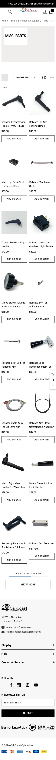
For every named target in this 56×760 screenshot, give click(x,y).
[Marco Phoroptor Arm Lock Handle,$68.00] (42, 463)
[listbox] (25, 77)
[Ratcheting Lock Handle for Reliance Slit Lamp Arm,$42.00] (14, 523)
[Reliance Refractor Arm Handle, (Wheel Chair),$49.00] (14, 102)
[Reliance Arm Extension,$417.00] (42, 523)
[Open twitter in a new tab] (3, 685)
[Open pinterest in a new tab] (27, 685)
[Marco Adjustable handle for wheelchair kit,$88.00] (14, 463)
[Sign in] (45, 12)
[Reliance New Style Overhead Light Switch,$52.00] (42, 222)
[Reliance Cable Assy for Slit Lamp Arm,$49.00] (14, 403)
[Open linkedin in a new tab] (19, 685)
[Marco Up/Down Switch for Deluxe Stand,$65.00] (14, 162)
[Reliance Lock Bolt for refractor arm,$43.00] (14, 343)
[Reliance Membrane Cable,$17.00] (42, 162)
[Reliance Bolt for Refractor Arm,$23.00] (42, 282)
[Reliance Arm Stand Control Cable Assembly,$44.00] (42, 403)
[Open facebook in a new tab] (10, 685)
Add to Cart (14, 138)
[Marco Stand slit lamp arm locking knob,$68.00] (14, 282)
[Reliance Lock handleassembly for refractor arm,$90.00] (42, 343)
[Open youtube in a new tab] (36, 685)
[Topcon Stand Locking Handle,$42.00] (14, 222)
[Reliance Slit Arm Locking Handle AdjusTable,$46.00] (42, 102)
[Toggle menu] (3, 11)
